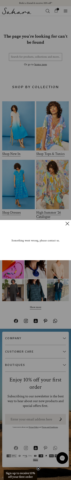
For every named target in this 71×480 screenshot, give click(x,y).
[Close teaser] (38, 468)
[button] (20, 475)
